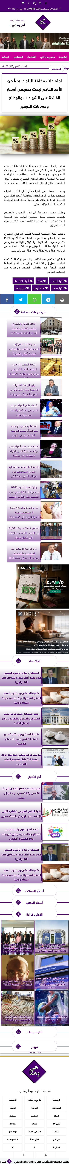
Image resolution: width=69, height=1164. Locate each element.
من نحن (56, 1139)
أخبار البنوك (57, 280)
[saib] (42, 652)
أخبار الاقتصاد (22, 280)
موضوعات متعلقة (33, 311)
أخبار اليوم (39, 287)
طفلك (35, 1123)
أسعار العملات (34, 890)
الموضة (5, 56)
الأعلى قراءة (34, 914)
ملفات (56, 1131)
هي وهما (21, 287)
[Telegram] (48, 299)
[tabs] (23, 3)
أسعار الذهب (34, 902)
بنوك (40, 280)
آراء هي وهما (34, 1131)
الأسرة (13, 1107)
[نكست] (42, 607)
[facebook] (46, 3)
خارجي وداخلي (47, 56)
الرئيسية (63, 56)
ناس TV (56, 1123)
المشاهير (18, 56)
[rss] (40, 3)
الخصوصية (12, 1139)
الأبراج (56, 1115)
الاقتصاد (31, 56)
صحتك (12, 1115)
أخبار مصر (58, 287)
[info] (29, 3)
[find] (34, 3)
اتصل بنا (56, 1147)
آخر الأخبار (34, 776)
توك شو (13, 1131)
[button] (4, 41)
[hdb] (34, 41)
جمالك (13, 1123)
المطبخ (34, 1115)
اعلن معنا (34, 1139)
